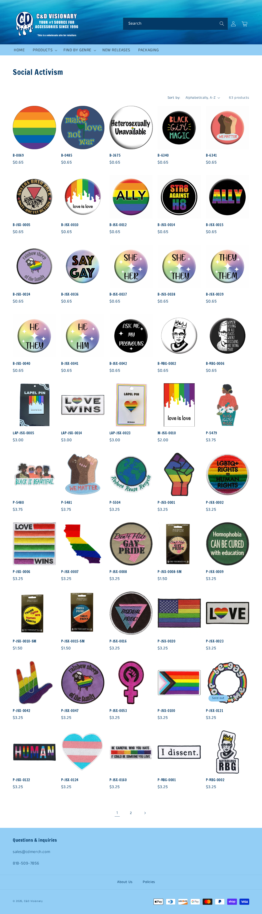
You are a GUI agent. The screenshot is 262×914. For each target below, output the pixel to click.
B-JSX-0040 (21, 363)
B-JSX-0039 (215, 294)
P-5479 (211, 433)
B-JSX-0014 (166, 225)
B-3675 (115, 155)
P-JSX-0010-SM (24, 641)
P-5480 (18, 502)
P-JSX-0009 (215, 572)
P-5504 (115, 502)
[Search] (221, 23)
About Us (125, 882)
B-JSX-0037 (118, 294)
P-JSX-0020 (166, 641)
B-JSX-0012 (118, 225)
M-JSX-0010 (167, 433)
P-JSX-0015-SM (73, 641)
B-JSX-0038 (166, 294)
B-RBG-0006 (215, 363)
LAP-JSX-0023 (120, 433)
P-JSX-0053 (118, 711)
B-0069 (18, 155)
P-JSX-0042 (21, 711)
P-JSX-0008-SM (169, 572)
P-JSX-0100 (166, 711)
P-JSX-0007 (70, 572)
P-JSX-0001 (166, 502)
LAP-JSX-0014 (71, 433)
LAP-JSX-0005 (23, 433)
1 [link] (117, 813)
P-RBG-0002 (215, 780)
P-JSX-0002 (215, 502)
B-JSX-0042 (118, 363)
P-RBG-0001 (167, 780)
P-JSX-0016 (118, 641)
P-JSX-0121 (214, 711)
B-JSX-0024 (21, 294)
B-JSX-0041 (70, 363)
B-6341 (211, 155)
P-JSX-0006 (21, 572)
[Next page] (144, 813)
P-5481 (66, 502)
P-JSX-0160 (118, 780)
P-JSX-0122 (21, 780)
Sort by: (174, 97)
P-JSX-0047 (70, 711)
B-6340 (163, 155)
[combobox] (175, 23)
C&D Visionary (33, 901)
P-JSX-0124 (70, 780)
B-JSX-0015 (214, 225)
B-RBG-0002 (167, 363)
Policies (149, 882)
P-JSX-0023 (215, 641)
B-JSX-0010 (70, 225)
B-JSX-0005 (21, 225)
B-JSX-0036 (70, 294)
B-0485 (66, 155)
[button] (44, 50)
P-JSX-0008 (118, 572)
